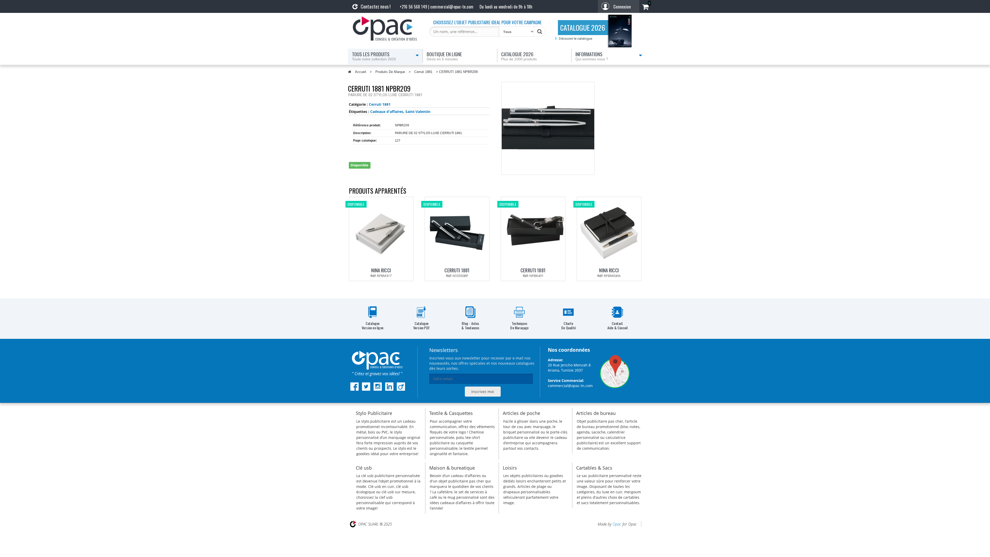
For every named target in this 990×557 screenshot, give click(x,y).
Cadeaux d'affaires (386, 111)
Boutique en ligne (444, 55)
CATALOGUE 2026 (582, 27)
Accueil (360, 72)
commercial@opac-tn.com (570, 385)
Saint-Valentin (417, 111)
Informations (591, 55)
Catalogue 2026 (519, 55)
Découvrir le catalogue (575, 38)
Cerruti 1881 (423, 72)
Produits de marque (390, 72)
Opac (617, 524)
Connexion (622, 6)
